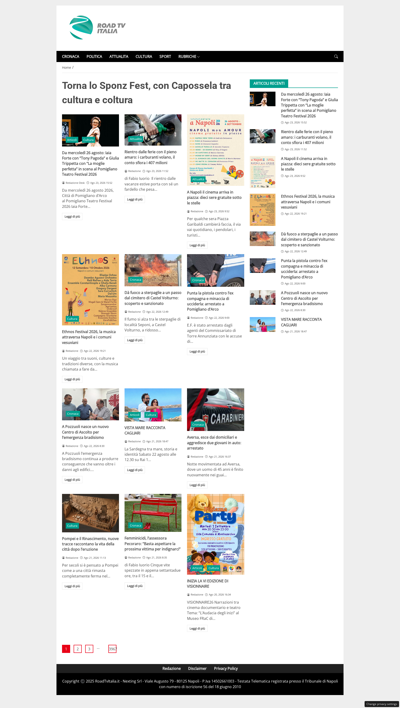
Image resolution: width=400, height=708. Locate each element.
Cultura (88, 140)
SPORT (165, 56)
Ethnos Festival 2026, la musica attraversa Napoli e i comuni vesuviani (89, 337)
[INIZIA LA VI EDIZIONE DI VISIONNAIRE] (215, 534)
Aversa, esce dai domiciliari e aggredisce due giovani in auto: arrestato (214, 443)
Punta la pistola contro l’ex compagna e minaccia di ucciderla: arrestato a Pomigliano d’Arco (210, 301)
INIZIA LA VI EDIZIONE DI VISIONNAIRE (207, 583)
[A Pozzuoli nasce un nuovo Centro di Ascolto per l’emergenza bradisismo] (90, 404)
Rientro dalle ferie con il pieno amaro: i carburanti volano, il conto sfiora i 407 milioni (151, 157)
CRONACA (70, 56)
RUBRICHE (187, 56)
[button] (336, 56)
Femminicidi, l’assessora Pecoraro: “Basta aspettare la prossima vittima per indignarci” (153, 544)
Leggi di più (72, 216)
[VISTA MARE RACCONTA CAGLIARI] (153, 404)
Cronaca (135, 280)
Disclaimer (197, 668)
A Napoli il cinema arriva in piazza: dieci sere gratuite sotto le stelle (214, 198)
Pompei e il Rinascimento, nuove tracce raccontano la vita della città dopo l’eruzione (90, 544)
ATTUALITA (118, 56)
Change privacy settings (381, 704)
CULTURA (144, 56)
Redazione (171, 668)
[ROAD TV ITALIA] (96, 27)
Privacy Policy (226, 668)
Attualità (136, 139)
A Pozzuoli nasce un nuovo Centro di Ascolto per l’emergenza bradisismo (85, 432)
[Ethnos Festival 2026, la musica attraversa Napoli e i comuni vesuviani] (90, 289)
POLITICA (94, 56)
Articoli (72, 140)
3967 (112, 649)
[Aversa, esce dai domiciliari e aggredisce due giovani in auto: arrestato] (215, 409)
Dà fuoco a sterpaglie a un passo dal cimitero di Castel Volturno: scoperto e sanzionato (153, 298)
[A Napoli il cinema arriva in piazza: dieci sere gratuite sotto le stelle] (215, 150)
